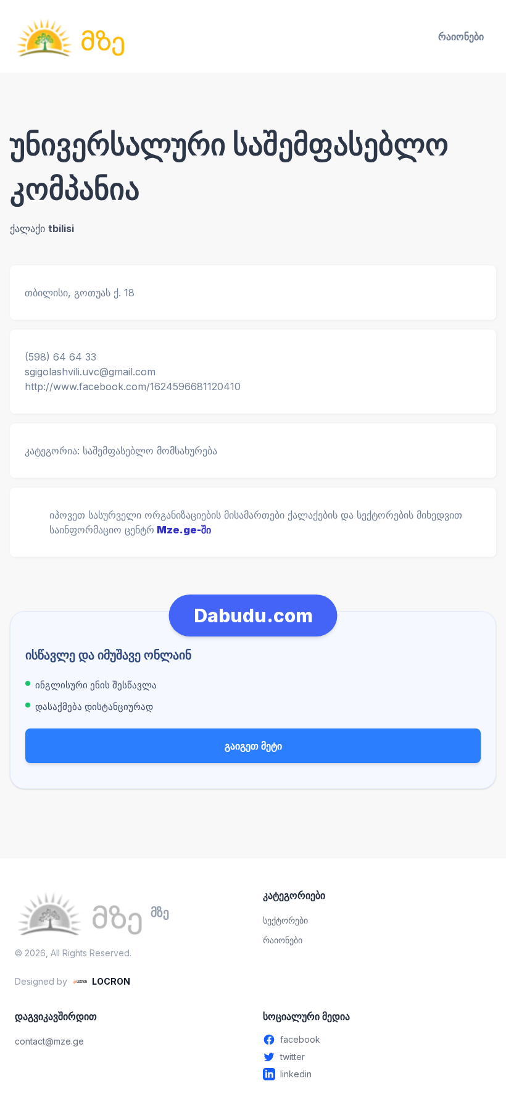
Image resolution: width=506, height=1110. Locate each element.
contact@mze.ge (49, 1041)
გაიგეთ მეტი (253, 746)
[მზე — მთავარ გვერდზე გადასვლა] (70, 36)
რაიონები (461, 36)
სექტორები (285, 920)
